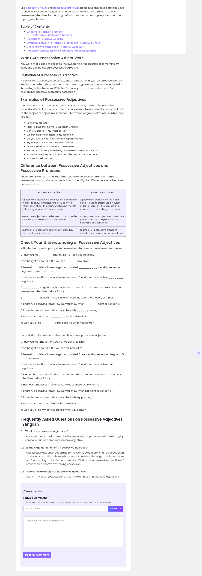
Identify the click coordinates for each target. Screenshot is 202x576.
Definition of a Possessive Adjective (52, 35)
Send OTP (115, 508)
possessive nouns (36, 8)
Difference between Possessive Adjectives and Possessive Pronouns (64, 42)
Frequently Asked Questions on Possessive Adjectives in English (61, 50)
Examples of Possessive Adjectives (46, 39)
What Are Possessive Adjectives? (45, 31)
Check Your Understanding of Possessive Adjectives (55, 46)
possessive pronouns (66, 8)
